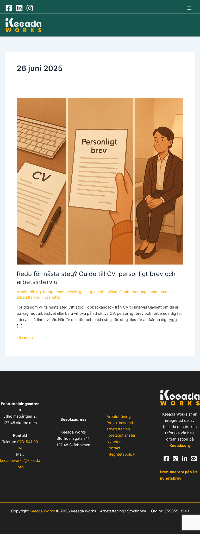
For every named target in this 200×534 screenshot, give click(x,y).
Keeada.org (180, 445)
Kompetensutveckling (62, 292)
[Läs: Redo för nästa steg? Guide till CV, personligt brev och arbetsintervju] (100, 180)
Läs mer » (25, 337)
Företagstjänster (121, 435)
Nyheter (114, 441)
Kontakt (113, 448)
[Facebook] (8, 8)
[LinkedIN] (19, 8)
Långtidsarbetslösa (100, 292)
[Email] (194, 459)
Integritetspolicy (121, 454)
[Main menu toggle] (189, 8)
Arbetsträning (29, 292)
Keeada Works (42, 511)
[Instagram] (29, 8)
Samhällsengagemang (139, 292)
